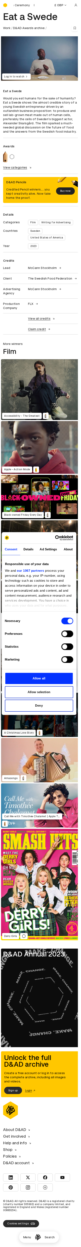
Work (6, 28)
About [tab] (68, 549)
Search (50, 1237)
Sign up (13, 1090)
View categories (15, 167)
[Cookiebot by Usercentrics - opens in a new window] (55, 538)
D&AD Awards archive (29, 28)
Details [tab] (28, 549)
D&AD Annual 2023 (34, 954)
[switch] (67, 633)
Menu (27, 1237)
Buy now (65, 190)
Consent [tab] (11, 549)
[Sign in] (76, 5)
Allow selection (39, 692)
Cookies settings (18, 1223)
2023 (33, 246)
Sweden (35, 231)
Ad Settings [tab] (48, 549)
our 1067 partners (30, 570)
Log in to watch (14, 76)
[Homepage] (38, 1237)
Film (33, 222)
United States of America (46, 237)
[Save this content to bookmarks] (75, 28)
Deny (39, 705)
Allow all (39, 678)
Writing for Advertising (56, 222)
